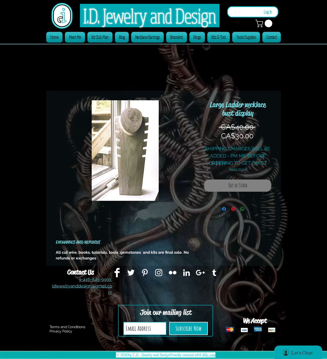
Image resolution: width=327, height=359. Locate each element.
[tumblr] (214, 272)
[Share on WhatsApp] (242, 209)
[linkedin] (186, 272)
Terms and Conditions (67, 327)
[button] (264, 23)
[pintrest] (145, 272)
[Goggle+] (200, 272)
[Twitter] (131, 272)
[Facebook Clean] (117, 272)
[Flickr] (172, 272)
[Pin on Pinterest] (233, 209)
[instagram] (159, 272)
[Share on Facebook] (224, 209)
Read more (237, 169)
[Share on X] (251, 209)
